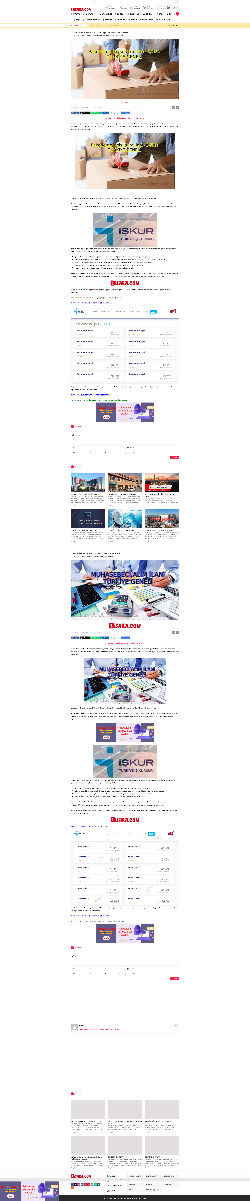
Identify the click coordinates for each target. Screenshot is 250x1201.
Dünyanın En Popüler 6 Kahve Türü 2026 (102, 25)
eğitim (98, 198)
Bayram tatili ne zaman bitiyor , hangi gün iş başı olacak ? (125, 1122)
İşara (94, 35)
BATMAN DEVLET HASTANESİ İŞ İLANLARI (122, 494)
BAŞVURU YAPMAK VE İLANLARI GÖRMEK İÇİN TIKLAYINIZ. (91, 302)
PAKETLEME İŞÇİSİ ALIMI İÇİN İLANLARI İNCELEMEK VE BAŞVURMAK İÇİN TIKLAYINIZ (99, 400)
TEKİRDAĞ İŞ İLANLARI (152, 1157)
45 (99, 259)
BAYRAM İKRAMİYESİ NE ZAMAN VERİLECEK (86, 1121)
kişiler (131, 198)
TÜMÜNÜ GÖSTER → (173, 25)
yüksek (149, 259)
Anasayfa (76, 35)
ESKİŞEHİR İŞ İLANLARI (115, 1157)
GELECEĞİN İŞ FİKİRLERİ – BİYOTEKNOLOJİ (122, 530)
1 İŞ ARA (94, 107)
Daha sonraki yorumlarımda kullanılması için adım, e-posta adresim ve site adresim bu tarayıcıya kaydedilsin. (104, 452)
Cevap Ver (176, 1025)
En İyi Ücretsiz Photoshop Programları (84, 530)
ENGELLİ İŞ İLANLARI (86, 35)
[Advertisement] (125, 988)
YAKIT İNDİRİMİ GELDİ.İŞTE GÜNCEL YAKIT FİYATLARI (159, 1122)
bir (94, 289)
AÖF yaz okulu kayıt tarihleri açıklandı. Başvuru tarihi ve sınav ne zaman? (87, 1158)
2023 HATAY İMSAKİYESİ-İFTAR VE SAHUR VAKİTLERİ (159, 495)
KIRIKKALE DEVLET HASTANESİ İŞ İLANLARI (85, 494)
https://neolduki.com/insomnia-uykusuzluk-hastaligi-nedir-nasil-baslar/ (100, 1029)
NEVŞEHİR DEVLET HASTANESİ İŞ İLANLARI (159, 530)
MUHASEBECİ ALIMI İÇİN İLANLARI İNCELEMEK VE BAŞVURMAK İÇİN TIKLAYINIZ (98, 921)
